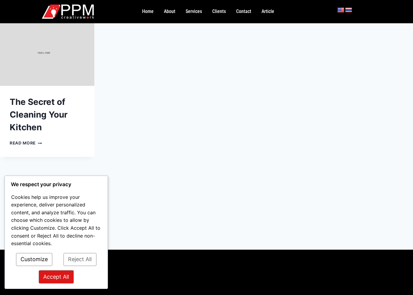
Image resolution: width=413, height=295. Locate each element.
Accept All (56, 277)
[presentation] (47, 54)
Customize (34, 259)
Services (194, 11)
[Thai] (348, 10)
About (169, 11)
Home (148, 11)
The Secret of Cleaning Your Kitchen (38, 114)
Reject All (80, 259)
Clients (219, 11)
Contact (243, 11)
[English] (340, 10)
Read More (26, 143)
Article (268, 11)
